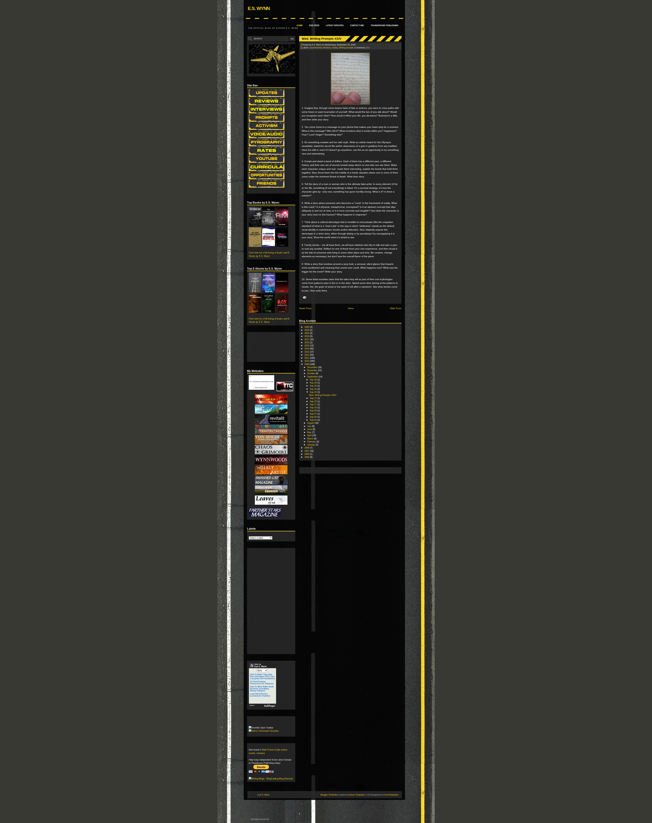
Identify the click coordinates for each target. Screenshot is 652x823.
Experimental (316, 48)
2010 (307, 361)
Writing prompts (346, 48)
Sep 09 (313, 410)
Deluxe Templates (357, 795)
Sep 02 (313, 420)
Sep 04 (313, 417)
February (311, 441)
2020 (307, 333)
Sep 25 (313, 389)
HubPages (269, 706)
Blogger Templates (329, 795)
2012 (307, 355)
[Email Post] (304, 297)
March (310, 438)
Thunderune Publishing (384, 25)
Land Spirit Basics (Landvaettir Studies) (260, 695)
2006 (307, 454)
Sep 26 (313, 386)
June (310, 429)
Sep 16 (313, 407)
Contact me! (357, 25)
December (312, 367)
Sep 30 (313, 379)
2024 (307, 330)
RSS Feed (314, 25)
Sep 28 (313, 382)
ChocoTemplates (391, 795)
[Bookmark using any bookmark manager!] (259, 722)
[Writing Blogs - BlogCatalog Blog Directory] (271, 778)
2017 (307, 339)
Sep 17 (313, 404)
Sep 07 (313, 414)
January (311, 444)
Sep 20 (313, 401)
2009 (307, 364)
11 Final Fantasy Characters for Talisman (261, 683)
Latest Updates (335, 25)
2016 (307, 342)
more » (252, 705)
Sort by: (253, 671)
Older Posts (396, 308)
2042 (307, 327)
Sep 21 (313, 398)
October (311, 373)
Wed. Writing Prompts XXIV (321, 38)
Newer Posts (305, 308)
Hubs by (260, 665)
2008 (307, 447)
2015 (307, 345)
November (312, 370)
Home (300, 25)
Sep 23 (313, 392)
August (311, 423)
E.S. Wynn (259, 8)
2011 (307, 358)
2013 (307, 352)
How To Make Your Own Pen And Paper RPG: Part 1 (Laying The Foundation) (262, 676)
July (309, 426)
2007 (307, 451)
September (313, 376)
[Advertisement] (362, 470)
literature (327, 48)
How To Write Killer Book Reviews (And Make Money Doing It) (262, 689)
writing (335, 48)
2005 (307, 457)
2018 (307, 336)
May (309, 432)
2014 (307, 348)
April (309, 435)
